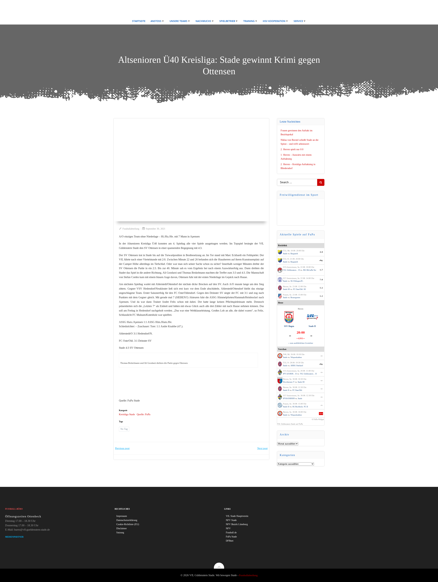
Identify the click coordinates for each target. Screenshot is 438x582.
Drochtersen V (288, 382)
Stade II (312, 326)
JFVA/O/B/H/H (289, 398)
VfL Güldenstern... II (291, 270)
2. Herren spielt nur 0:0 (292, 149)
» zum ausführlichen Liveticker (300, 343)
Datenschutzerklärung (126, 520)
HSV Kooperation (274, 21)
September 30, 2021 (155, 228)
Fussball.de (231, 532)
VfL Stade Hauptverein (237, 516)
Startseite (138, 21)
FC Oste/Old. (297, 390)
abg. (321, 260)
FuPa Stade (231, 536)
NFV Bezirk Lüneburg (237, 524)
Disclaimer (121, 528)
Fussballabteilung (131, 228)
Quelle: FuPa (143, 414)
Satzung (120, 532)
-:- (321, 356)
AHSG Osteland (297, 365)
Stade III (286, 289)
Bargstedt (294, 254)
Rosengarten (295, 297)
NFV (228, 528)
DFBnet (229, 540)
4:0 (321, 252)
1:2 (321, 296)
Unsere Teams (178, 21)
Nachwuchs (203, 21)
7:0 (321, 280)
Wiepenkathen (296, 357)
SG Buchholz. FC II (300, 407)
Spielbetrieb (227, 21)
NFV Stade (231, 520)
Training (249, 21)
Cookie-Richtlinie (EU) (127, 524)
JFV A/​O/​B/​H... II (290, 374)
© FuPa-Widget (318, 419)
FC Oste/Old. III (299, 289)
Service (298, 21)
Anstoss (156, 21)
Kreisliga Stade (127, 414)
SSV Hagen (289, 326)
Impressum (121, 516)
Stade (285, 254)
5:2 (321, 288)
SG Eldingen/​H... (297, 281)
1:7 (321, 270)
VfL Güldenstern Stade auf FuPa (290, 424)
